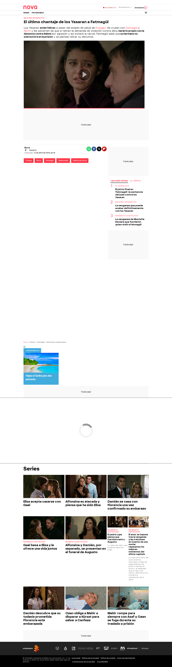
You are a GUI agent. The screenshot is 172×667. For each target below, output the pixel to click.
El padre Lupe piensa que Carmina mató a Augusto (116, 538)
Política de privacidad (90, 658)
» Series (32, 342)
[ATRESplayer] (141, 8)
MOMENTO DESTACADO (126, 216)
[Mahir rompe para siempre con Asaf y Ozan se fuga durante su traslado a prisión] (128, 598)
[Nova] (38, 7)
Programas (38, 13)
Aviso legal (75, 658)
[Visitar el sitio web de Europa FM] (114, 648)
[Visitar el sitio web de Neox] (73, 648)
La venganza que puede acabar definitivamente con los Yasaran (129, 208)
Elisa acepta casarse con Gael (42, 503)
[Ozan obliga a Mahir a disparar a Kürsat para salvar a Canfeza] (86, 598)
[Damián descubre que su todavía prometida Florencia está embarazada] (43, 598)
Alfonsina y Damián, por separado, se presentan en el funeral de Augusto (85, 548)
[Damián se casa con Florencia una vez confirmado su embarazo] (128, 487)
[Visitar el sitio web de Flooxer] (145, 648)
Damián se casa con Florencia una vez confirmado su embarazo (127, 505)
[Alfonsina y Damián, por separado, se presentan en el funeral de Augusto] (86, 528)
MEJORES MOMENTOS (125, 202)
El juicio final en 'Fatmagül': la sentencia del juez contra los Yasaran (129, 193)
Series (26, 13)
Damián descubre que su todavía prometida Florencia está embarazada (41, 618)
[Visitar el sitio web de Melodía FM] (122, 648)
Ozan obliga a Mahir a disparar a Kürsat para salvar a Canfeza (82, 616)
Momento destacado (34, 542)
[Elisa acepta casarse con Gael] (43, 487)
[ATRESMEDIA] (31, 648)
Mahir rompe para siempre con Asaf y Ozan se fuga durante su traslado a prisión (127, 618)
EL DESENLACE (122, 186)
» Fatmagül (40, 342)
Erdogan (101, 27)
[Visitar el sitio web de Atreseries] (98, 648)
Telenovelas (63, 161)
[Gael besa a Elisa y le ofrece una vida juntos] (43, 528)
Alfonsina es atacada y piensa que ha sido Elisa (83, 503)
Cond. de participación (126, 658)
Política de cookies (108, 658)
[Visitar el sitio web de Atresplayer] (134, 648)
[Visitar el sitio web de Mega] (89, 648)
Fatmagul (49, 161)
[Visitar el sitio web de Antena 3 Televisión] (57, 648)
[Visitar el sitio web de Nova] (81, 648)
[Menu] (146, 12)
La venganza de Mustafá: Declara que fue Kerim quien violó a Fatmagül (130, 222)
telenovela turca (80, 161)
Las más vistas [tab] (119, 180)
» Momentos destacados (55, 342)
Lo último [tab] (135, 180)
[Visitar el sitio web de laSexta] (65, 648)
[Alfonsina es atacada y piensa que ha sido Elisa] (86, 487)
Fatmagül (131, 27)
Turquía (29, 161)
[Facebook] (25, 150)
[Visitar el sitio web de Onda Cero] (106, 648)
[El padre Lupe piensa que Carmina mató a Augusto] (118, 522)
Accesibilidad (102, 661)
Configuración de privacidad (83, 661)
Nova (38, 161)
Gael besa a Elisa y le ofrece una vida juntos (40, 546)
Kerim (27, 30)
